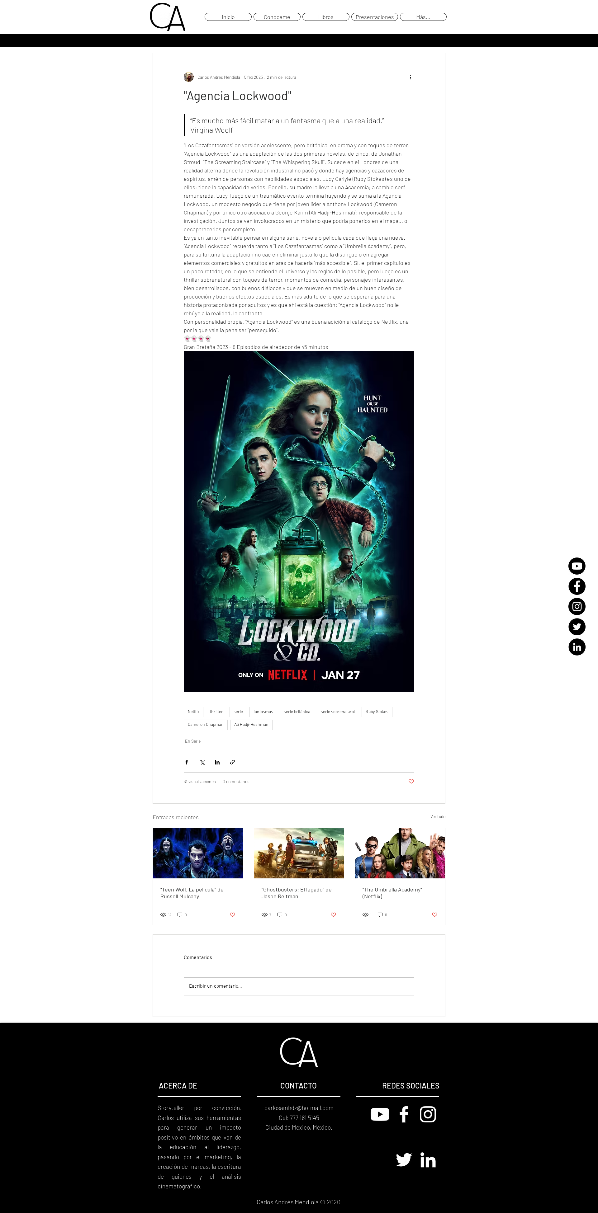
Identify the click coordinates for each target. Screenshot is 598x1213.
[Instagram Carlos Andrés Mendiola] (428, 1114)
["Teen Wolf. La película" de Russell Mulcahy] (198, 853)
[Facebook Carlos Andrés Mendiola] (404, 1114)
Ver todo (437, 816)
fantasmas (263, 712)
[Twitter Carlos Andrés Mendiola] (404, 1160)
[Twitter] (577, 626)
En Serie (193, 741)
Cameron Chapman (206, 724)
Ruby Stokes (377, 712)
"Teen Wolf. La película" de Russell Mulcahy (192, 893)
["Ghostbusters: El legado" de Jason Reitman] (299, 853)
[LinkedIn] (577, 647)
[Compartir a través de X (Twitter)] (202, 762)
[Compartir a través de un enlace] (232, 762)
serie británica (297, 712)
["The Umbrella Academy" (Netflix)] (400, 853)
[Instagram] (577, 606)
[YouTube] (577, 566)
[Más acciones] (410, 77)
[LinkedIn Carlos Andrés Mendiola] (428, 1160)
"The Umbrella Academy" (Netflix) (392, 893)
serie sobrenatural (338, 712)
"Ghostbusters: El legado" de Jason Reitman (297, 893)
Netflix (193, 712)
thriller (216, 712)
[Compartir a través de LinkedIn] (217, 762)
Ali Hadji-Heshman (251, 724)
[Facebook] (577, 586)
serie (238, 712)
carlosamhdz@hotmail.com (299, 1107)
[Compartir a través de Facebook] (187, 762)
